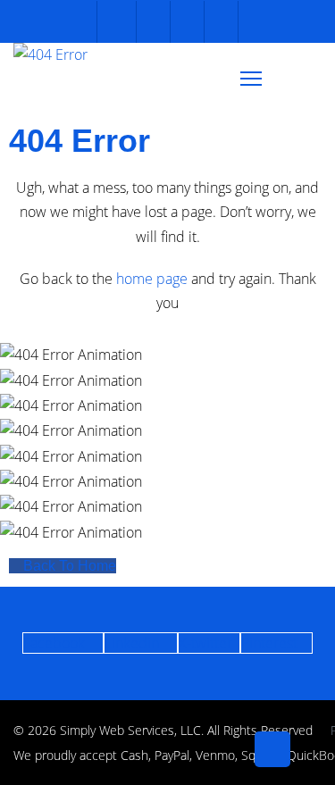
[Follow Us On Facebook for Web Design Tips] (116, 22)
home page (152, 278)
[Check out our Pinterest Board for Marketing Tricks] (185, 22)
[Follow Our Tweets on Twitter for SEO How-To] (151, 22)
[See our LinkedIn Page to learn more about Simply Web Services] (219, 22)
